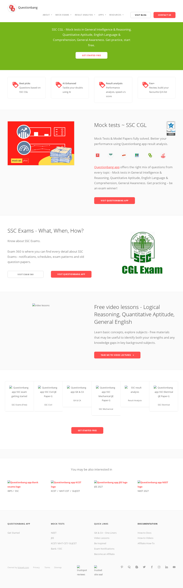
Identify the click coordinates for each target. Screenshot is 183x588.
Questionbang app (107, 167)
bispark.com (23, 567)
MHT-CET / (65, 491)
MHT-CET (63, 543)
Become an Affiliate (104, 554)
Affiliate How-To (146, 543)
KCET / (55, 491)
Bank (53, 548)
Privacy (36, 567)
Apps (101, 14)
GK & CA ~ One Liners (105, 532)
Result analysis (84, 14)
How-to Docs (144, 532)
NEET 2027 (143, 491)
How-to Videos (145, 538)
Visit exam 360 (25, 274)
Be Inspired (100, 543)
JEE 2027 (98, 486)
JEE (52, 538)
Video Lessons (101, 538)
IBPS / (11, 491)
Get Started (14, 532)
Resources (115, 14)
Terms (47, 567)
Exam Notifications (104, 548)
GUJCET (76, 491)
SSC (17, 491)
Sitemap (58, 567)
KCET (53, 543)
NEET (53, 532)
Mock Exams (62, 14)
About (46, 14)
